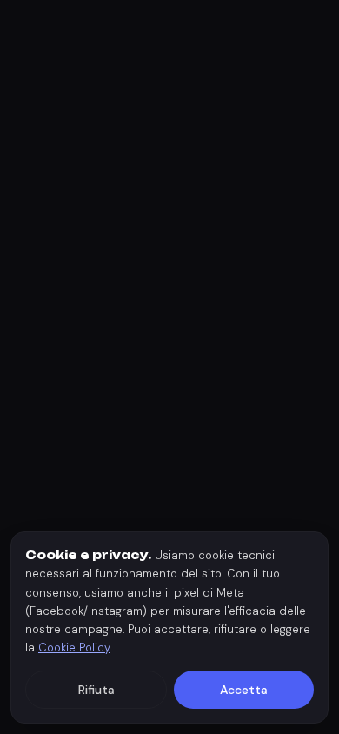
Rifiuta (96, 689)
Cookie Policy (74, 647)
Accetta (244, 689)
